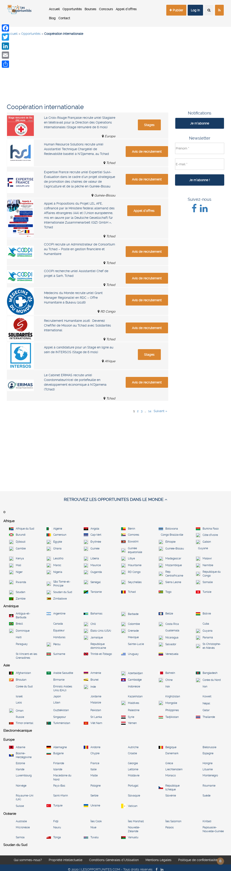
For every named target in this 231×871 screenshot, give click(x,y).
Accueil (54, 9)
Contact (64, 18)
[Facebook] (5, 28)
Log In (195, 10)
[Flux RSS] (219, 10)
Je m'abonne (199, 123)
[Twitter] (5, 37)
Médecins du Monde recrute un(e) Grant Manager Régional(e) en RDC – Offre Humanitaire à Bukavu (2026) (73, 297)
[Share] (5, 64)
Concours (106, 9)
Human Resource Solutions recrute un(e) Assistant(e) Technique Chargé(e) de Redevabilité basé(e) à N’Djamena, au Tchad (76, 149)
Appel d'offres (144, 210)
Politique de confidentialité (197, 860)
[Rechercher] (209, 10)
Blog (52, 18)
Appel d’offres (126, 9)
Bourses (90, 9)
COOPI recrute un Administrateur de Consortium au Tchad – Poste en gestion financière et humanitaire (79, 249)
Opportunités (72, 9)
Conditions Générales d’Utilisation (114, 860)
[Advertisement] (115, 72)
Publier (177, 10)
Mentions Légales (158, 860)
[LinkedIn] (5, 46)
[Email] (5, 55)
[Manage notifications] (220, 861)
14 (149, 411)
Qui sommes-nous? (28, 860)
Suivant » (160, 411)
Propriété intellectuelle (65, 860)
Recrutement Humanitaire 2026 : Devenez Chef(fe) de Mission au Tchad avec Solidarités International (77, 325)
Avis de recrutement (147, 151)
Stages (149, 125)
